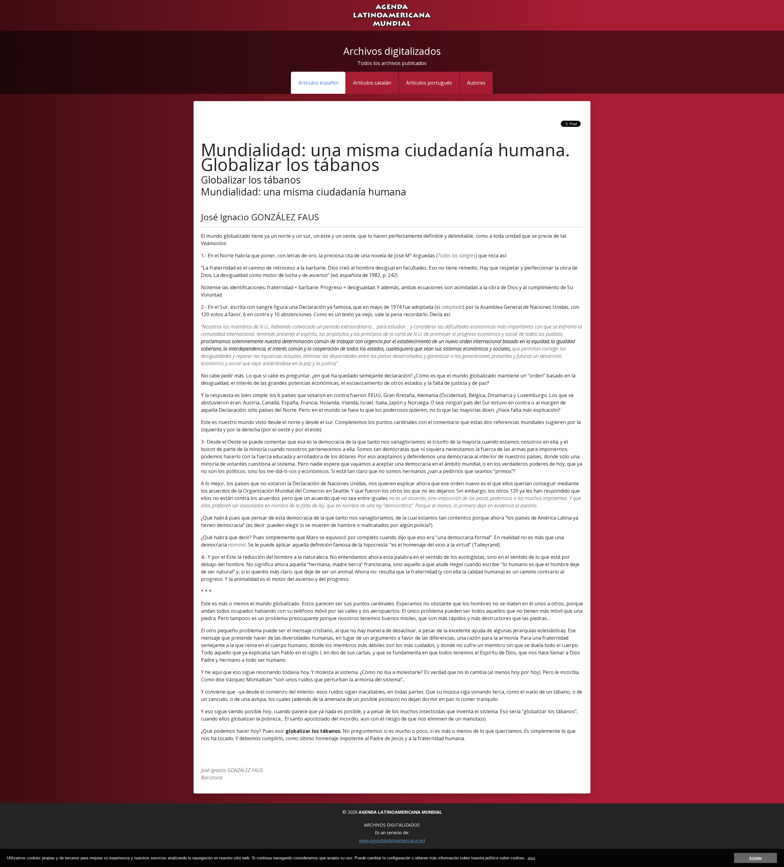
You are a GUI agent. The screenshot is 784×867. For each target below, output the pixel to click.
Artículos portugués (429, 82)
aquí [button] (531, 858)
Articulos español (318, 82)
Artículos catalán (372, 82)
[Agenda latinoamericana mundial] (391, 14)
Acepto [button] (755, 858)
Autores (476, 82)
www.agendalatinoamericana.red (392, 840)
